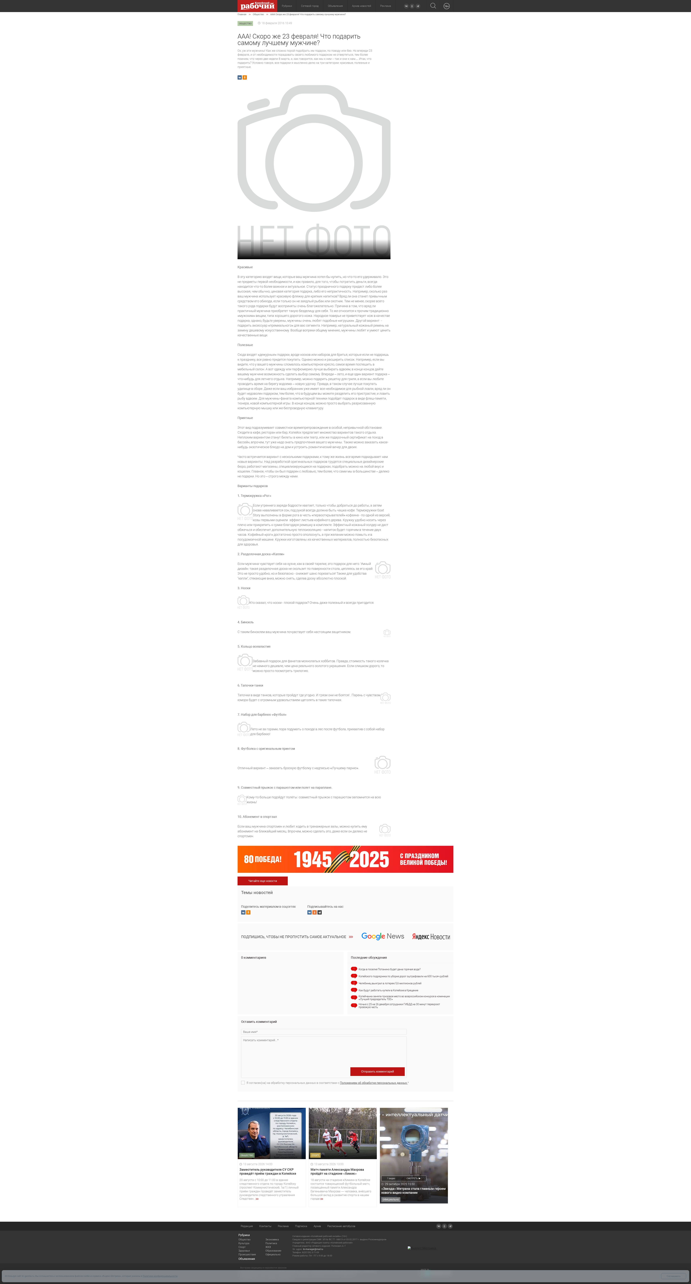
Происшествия (247, 1254)
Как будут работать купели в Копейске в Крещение (388, 990)
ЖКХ (268, 1247)
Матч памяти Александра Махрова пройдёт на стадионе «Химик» (337, 1171)
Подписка (301, 1226)
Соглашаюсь (674, 1276)
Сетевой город (310, 6)
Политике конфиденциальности (160, 1276)
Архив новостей (361, 6)
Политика (271, 1243)
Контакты (265, 1226)
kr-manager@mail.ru (313, 1249)
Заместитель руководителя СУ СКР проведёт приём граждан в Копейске (268, 1171)
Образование (273, 1250)
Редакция (247, 1226)
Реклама (385, 6)
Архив (317, 1226)
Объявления (335, 6)
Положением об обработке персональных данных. (374, 1083)
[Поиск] (433, 6)
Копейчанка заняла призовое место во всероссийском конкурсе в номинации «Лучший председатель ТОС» (404, 998)
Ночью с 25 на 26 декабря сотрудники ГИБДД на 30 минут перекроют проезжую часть (399, 1006)
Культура (243, 1243)
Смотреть (412, 1178)
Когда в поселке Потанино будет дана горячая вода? (390, 969)
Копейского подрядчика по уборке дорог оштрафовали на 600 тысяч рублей (403, 976)
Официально (273, 1254)
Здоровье (244, 1250)
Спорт (242, 1247)
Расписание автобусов (341, 1226)
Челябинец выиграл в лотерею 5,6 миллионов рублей (390, 983)
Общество (244, 1239)
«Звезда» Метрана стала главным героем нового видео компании (413, 1190)
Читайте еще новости (262, 881)
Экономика (272, 1239)
